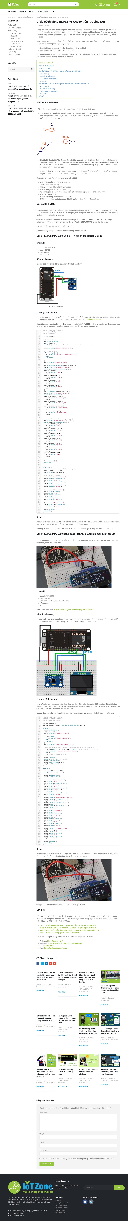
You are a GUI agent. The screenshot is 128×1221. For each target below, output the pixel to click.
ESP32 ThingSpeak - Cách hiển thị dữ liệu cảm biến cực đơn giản (88, 1031)
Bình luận (44, 1112)
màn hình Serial (94, 320)
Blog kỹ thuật (13, 28)
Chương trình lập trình (50, 78)
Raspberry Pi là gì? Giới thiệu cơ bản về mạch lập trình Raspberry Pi (20, 99)
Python (10, 52)
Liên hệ (53, 12)
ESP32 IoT (65, 1029)
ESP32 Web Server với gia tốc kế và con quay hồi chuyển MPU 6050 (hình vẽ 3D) (21, 111)
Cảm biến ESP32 (44, 25)
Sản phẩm (22, 12)
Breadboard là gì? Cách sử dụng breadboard (73, 610)
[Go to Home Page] (8, 17)
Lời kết (41, 96)
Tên (42, 1134)
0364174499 (49, 946)
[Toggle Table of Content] (86, 62)
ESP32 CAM (66, 986)
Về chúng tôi (43, 12)
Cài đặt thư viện (44, 68)
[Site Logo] (13, 4)
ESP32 (38, 25)
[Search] (76, 4)
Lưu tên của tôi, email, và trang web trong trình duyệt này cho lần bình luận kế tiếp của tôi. (78, 1159)
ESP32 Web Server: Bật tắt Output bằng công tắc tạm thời (20, 87)
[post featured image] (110, 976)
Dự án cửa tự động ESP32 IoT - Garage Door (66, 1071)
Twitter (42, 963)
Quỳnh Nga (47, 984)
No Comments (51, 986)
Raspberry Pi (13, 55)
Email (54, 963)
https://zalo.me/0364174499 (55, 948)
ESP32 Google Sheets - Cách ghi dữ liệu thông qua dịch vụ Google (110, 1031)
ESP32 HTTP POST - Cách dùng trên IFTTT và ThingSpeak (109, 1071)
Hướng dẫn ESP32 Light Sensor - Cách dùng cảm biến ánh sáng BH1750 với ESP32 (87, 977)
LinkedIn (46, 963)
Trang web (44, 1150)
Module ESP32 (84, 989)
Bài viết (32, 12)
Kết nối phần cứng (49, 76)
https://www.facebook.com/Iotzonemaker (65, 943)
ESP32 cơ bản (15, 41)
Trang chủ (12, 12)
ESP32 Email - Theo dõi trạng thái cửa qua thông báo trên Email (45, 1018)
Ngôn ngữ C (12, 49)
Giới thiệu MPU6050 (46, 66)
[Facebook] (85, 1201)
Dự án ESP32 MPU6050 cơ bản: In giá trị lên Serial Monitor (60, 71)
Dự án (43, 986)
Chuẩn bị (46, 74)
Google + (50, 963)
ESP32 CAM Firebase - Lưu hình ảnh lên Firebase (88, 1071)
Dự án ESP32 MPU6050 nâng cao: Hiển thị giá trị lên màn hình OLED (64, 84)
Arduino (11, 25)
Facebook (37, 963)
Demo (45, 81)
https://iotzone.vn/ (55, 941)
